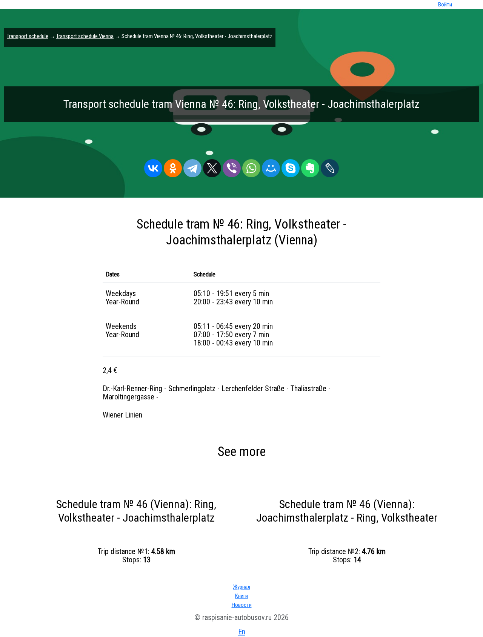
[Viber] (232, 166)
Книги (241, 595)
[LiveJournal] (330, 166)
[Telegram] (192, 166)
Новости (242, 605)
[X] (212, 166)
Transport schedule (27, 36)
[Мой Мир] (271, 166)
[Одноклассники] (173, 166)
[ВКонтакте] (153, 166)
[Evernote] (310, 166)
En (241, 631)
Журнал (241, 586)
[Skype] (290, 166)
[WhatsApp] (251, 166)
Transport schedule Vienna (85, 36)
